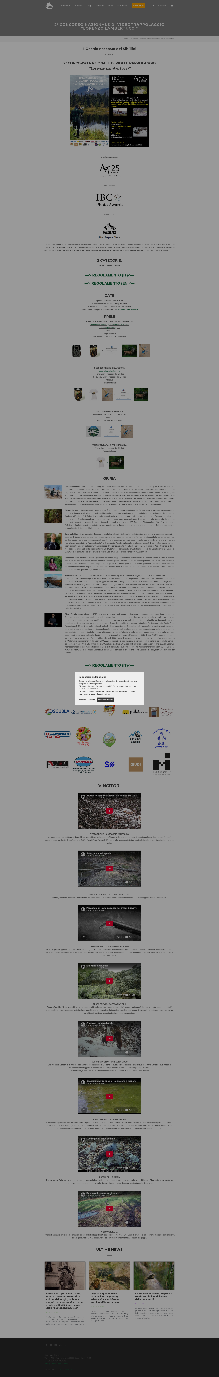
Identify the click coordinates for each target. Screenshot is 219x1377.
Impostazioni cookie (87, 700)
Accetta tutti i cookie (105, 700)
